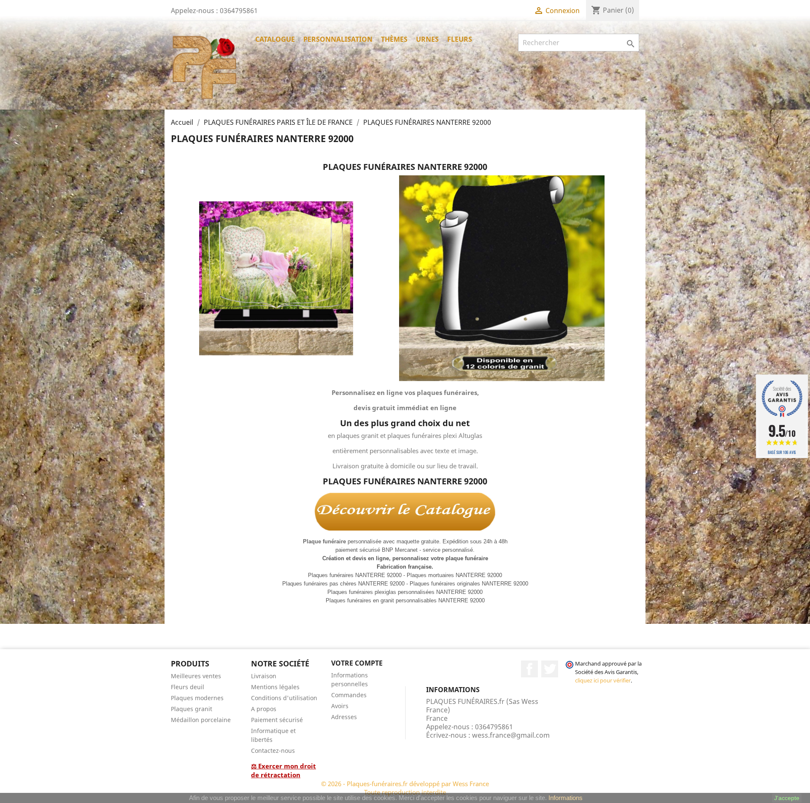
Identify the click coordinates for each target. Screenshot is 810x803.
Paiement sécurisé (277, 720)
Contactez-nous (273, 751)
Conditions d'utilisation (284, 698)
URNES (427, 39)
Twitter (549, 669)
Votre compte (357, 663)
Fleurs (459, 39)
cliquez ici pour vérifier (603, 680)
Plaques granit (191, 709)
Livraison (263, 676)
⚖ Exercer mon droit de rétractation (283, 770)
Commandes (349, 695)
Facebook (529, 669)
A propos (263, 709)
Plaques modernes (197, 698)
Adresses (344, 717)
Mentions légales (275, 687)
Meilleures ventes (196, 676)
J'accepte (786, 798)
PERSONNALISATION (338, 39)
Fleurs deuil (187, 687)
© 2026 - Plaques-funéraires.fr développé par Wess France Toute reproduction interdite (405, 787)
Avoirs (339, 706)
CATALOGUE (275, 39)
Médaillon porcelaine (201, 720)
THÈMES (394, 39)
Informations (565, 797)
